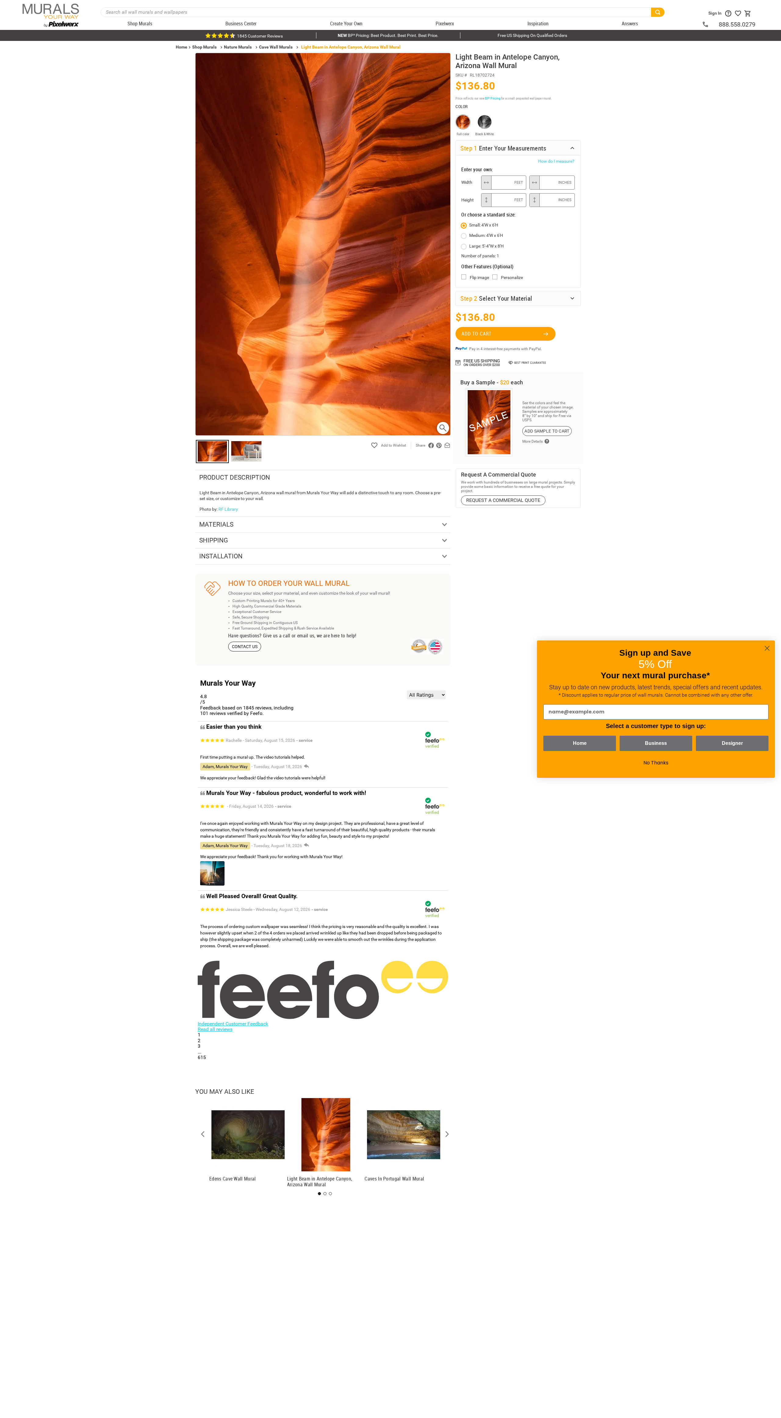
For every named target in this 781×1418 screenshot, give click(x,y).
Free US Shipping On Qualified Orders (532, 35)
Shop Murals (204, 47)
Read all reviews (215, 1029)
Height (467, 200)
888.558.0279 (737, 24)
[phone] (710, 24)
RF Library (228, 509)
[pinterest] (439, 445)
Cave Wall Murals (276, 47)
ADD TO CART (476, 333)
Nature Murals (238, 47)
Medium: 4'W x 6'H (486, 235)
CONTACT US (245, 646)
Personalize (512, 277)
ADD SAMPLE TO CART (546, 431)
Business (656, 743)
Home (580, 743)
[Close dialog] (767, 648)
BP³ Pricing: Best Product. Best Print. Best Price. (388, 35)
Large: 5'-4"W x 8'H (486, 246)
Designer (732, 743)
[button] (203, 1134)
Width (466, 182)
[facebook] (431, 445)
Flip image (479, 277)
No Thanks (655, 762)
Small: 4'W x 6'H (483, 225)
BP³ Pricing (492, 98)
